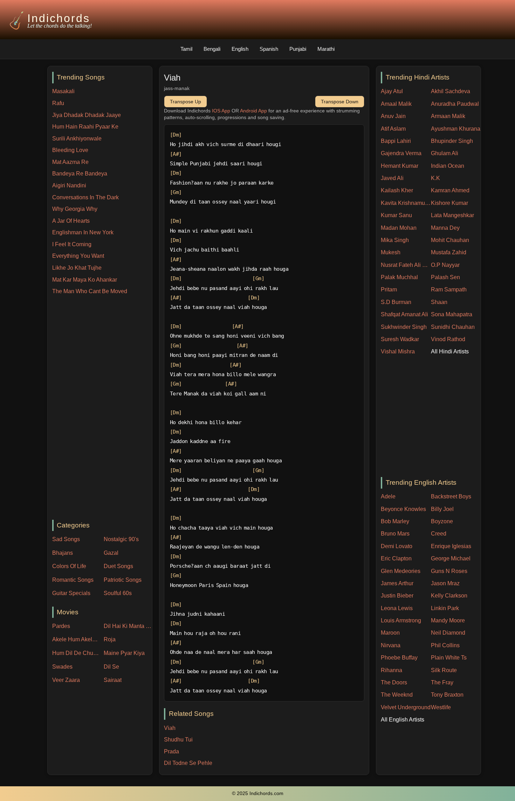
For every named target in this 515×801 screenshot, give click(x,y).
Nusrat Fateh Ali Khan (406, 265)
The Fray (442, 682)
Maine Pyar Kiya (124, 653)
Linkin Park (445, 608)
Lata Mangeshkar (452, 215)
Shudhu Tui (178, 740)
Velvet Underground (406, 707)
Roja (110, 639)
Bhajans (62, 553)
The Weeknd (397, 695)
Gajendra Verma (401, 153)
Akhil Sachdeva (450, 91)
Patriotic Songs (123, 580)
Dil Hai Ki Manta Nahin (128, 626)
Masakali (63, 91)
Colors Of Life (69, 566)
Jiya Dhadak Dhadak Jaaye (86, 115)
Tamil (186, 49)
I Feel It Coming (71, 244)
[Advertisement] (102, 408)
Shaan (439, 302)
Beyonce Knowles (403, 509)
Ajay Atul (392, 91)
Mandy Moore (448, 620)
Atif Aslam (393, 129)
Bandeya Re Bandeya (79, 174)
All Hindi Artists (450, 351)
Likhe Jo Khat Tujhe (77, 268)
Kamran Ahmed (450, 190)
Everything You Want (78, 256)
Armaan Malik (448, 116)
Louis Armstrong (401, 620)
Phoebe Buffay (399, 658)
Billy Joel (442, 509)
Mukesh (390, 252)
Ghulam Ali (444, 153)
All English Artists (402, 720)
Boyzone (442, 521)
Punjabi (297, 49)
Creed (438, 534)
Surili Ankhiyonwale (77, 138)
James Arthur (397, 583)
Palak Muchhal (399, 277)
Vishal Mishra (398, 351)
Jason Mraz (445, 583)
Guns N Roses (449, 571)
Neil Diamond (448, 633)
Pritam (389, 289)
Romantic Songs (73, 580)
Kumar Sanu (396, 215)
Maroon (390, 633)
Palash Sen (445, 277)
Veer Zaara (66, 680)
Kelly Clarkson (449, 596)
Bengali (212, 49)
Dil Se (111, 667)
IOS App (221, 110)
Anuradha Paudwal (455, 104)
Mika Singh (395, 240)
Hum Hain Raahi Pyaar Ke (85, 127)
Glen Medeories (400, 571)
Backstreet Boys (451, 496)
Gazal (111, 553)
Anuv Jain (393, 116)
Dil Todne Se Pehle (188, 763)
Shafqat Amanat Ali (404, 314)
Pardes (61, 626)
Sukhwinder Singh (404, 327)
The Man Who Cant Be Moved (89, 291)
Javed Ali (392, 178)
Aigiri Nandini (69, 185)
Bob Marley (395, 521)
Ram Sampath (449, 289)
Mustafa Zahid (448, 252)
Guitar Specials (71, 593)
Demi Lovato (396, 546)
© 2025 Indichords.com (257, 793)
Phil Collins (445, 645)
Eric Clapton (396, 558)
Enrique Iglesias (451, 546)
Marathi (326, 49)
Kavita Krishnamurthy (406, 203)
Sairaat (113, 680)
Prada (171, 751)
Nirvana (390, 645)
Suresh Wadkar (400, 339)
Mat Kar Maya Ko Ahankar (84, 280)
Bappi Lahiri (396, 141)
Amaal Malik (396, 104)
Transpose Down (339, 101)
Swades (62, 667)
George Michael (451, 558)
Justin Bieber (397, 596)
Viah (170, 728)
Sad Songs (66, 539)
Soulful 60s (118, 593)
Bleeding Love (70, 150)
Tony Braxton (447, 695)
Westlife (441, 707)
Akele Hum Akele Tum (76, 639)
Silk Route (444, 670)
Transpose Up (185, 101)
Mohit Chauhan (450, 240)
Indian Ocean (447, 166)
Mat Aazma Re (70, 162)
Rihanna (391, 670)
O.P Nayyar (445, 265)
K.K (435, 178)
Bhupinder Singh (452, 141)
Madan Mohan (399, 228)
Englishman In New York (83, 232)
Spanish (269, 49)
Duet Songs (118, 566)
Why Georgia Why (74, 209)
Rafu (58, 103)
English (240, 49)
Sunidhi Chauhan (453, 327)
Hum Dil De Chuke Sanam (76, 653)
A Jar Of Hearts (71, 221)
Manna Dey (445, 228)
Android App (253, 110)
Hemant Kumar (399, 166)
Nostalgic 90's (121, 539)
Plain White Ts (449, 658)
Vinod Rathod (448, 339)
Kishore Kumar (449, 203)
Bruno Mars (395, 534)
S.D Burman (396, 302)
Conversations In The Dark (85, 197)
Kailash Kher (397, 190)
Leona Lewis (397, 608)
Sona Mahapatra (451, 314)
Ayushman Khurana (455, 129)
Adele (388, 496)
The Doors (394, 682)
